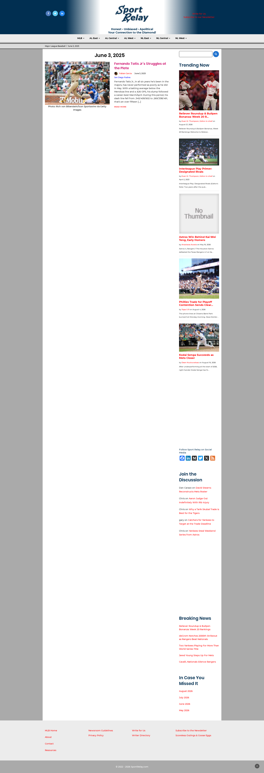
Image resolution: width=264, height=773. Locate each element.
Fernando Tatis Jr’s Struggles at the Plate (140, 65)
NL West (180, 38)
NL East (145, 38)
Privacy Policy (96, 735)
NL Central (162, 38)
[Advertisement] (199, 407)
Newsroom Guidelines (100, 730)
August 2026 (186, 691)
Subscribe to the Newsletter (191, 730)
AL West (129, 38)
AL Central (111, 38)
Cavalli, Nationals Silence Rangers (197, 661)
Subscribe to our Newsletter (199, 17)
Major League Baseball (55, 46)
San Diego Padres (122, 77)
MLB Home (51, 730)
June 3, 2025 (140, 73)
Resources (50, 750)
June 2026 (184, 704)
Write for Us (199, 13)
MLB (80, 38)
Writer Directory (141, 735)
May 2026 (184, 710)
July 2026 (184, 697)
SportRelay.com (139, 766)
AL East (94, 38)
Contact (49, 743)
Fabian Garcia (125, 73)
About (48, 737)
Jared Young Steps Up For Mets (196, 655)
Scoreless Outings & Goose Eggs (193, 735)
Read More (120, 107)
